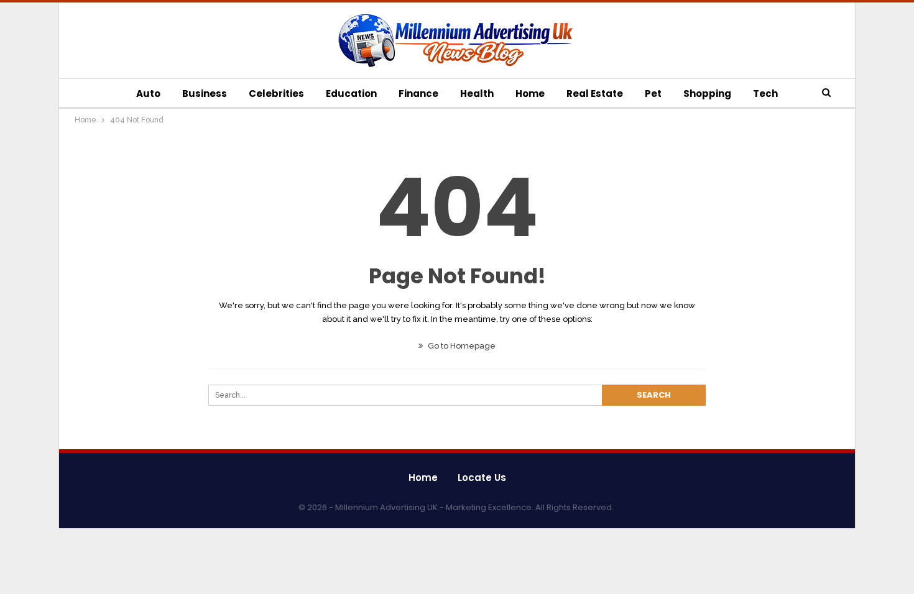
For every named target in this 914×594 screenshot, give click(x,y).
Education (351, 93)
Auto (148, 93)
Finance (418, 93)
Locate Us (482, 477)
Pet (653, 93)
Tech (765, 93)
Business (204, 93)
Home (530, 93)
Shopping (707, 93)
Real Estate (594, 93)
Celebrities (276, 93)
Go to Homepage (461, 345)
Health (477, 93)
